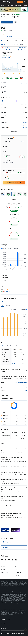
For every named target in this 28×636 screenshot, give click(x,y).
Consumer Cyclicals (22, 385)
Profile (8, 44)
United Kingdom (19, 5)
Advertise (3, 569)
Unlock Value (22, 83)
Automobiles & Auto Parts (21, 382)
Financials (25, 41)
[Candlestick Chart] (2, 47)
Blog (16, 566)
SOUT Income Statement (9, 298)
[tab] (8, 194)
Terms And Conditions (5, 619)
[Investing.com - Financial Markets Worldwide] (8, 2)
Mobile (16, 569)
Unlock (14, 363)
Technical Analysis (7, 190)
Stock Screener (10, 5)
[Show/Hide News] (9, 47)
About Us (3, 566)
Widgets (17, 575)
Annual (2, 305)
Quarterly (8, 305)
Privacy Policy (4, 623)
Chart (8, 41)
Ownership (13, 44)
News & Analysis (16, 41)
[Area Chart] (5, 47)
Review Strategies (8, 36)
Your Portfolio (18, 572)
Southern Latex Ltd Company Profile (11, 371)
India (26, 390)
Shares (3, 5)
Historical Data (20, 44)
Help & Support (4, 572)
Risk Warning (3, 628)
